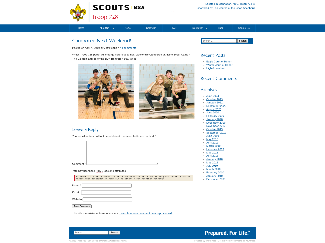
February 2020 (215, 116)
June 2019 (212, 135)
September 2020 (216, 106)
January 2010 (214, 176)
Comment (79, 164)
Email (76, 192)
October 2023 (214, 99)
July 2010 (212, 165)
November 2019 (216, 126)
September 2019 (216, 132)
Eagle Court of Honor (219, 61)
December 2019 (216, 122)
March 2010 (213, 169)
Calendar (151, 28)
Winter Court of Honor (219, 65)
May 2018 (212, 152)
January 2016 (214, 159)
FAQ (174, 28)
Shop (220, 28)
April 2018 (212, 155)
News (128, 28)
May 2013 (212, 162)
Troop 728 (105, 17)
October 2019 (214, 129)
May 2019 (212, 139)
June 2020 (212, 112)
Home (81, 28)
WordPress (211, 241)
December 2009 (216, 179)
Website (77, 199)
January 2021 (214, 102)
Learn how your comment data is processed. (145, 213)
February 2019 (215, 149)
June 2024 (212, 96)
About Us (104, 28)
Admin (118, 241)
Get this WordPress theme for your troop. (237, 241)
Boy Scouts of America (98, 241)
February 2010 (215, 172)
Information (197, 28)
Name (76, 185)
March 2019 (213, 145)
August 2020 (213, 109)
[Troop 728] (135, 12)
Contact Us (244, 28)
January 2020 (214, 119)
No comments (128, 47)
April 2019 (212, 142)
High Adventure (215, 68)
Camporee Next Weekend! (101, 41)
